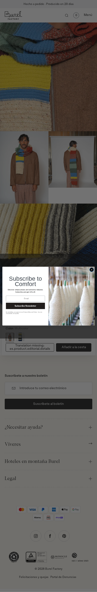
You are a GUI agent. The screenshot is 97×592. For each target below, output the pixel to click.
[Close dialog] (91, 270)
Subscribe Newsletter (25, 306)
